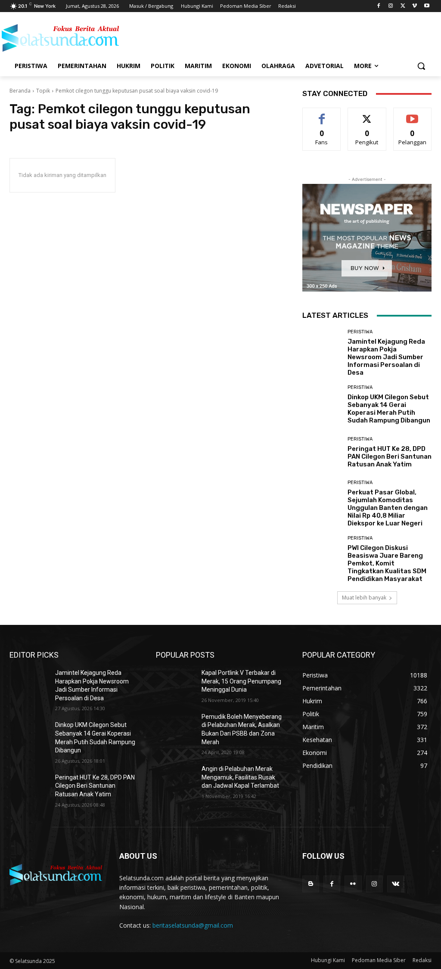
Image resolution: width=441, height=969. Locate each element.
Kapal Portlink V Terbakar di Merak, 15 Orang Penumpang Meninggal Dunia (241, 681)
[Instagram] (391, 6)
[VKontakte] (395, 884)
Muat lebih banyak (364, 597)
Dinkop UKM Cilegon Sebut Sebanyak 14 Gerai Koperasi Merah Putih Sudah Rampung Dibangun (389, 408)
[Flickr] (353, 884)
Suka (322, 114)
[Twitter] (403, 6)
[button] (421, 66)
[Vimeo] (414, 6)
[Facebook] (379, 6)
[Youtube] (427, 6)
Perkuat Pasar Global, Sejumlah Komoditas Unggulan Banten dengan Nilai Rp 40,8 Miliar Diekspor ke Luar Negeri (388, 507)
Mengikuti (367, 114)
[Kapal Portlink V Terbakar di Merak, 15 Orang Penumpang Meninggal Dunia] (175, 682)
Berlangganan (414, 114)
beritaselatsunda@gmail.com (192, 925)
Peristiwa (360, 331)
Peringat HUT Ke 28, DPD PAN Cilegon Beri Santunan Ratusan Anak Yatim (390, 456)
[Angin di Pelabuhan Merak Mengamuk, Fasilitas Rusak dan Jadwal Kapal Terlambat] (175, 778)
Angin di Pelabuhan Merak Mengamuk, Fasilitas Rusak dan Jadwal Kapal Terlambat (240, 777)
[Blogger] (310, 884)
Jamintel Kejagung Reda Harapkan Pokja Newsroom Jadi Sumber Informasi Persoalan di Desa (386, 357)
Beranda (20, 90)
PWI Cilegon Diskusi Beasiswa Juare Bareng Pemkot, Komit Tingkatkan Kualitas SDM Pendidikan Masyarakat (387, 563)
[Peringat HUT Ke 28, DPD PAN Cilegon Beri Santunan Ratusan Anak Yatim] (321, 452)
